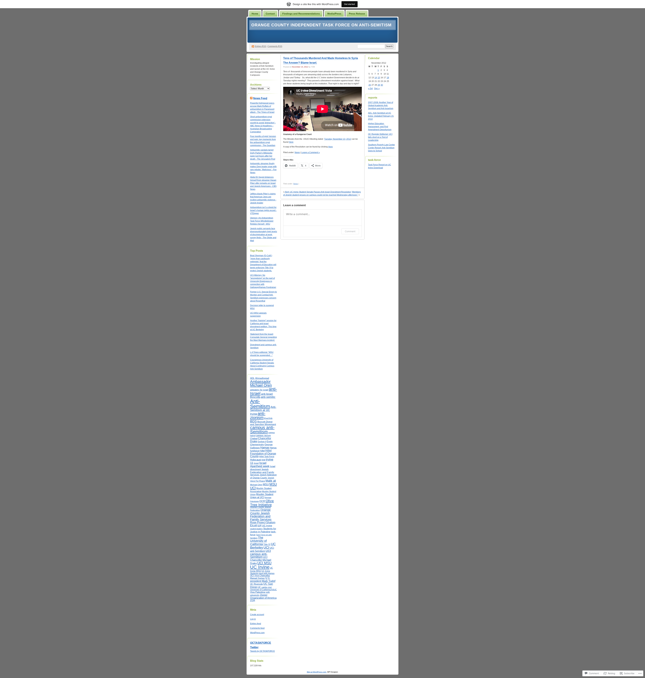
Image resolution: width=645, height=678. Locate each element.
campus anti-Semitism (262, 429)
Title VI (266, 544)
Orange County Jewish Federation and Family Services (260, 514)
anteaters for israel (259, 390)
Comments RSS (275, 46)
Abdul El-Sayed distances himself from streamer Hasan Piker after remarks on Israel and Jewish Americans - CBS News (263, 183)
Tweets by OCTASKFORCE (262, 651)
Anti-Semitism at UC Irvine (263, 410)
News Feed (260, 98)
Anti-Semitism (260, 403)
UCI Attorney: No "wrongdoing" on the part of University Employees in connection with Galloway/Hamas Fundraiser (263, 281)
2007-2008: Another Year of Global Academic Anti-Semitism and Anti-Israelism (380, 105)
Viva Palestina (257, 592)
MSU (266, 484)
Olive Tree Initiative (262, 503)
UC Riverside (256, 584)
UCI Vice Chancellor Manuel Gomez (260, 576)
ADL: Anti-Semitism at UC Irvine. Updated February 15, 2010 (381, 116)
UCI (266, 547)
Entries (260, 46)
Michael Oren (256, 485)
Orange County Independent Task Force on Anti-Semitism (321, 25)
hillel (262, 450)
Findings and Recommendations (301, 13)
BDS (253, 421)
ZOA (252, 600)
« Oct (370, 88)
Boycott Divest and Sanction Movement (263, 423)
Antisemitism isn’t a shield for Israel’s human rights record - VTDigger (263, 210)
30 (382, 85)
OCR (262, 501)
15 (379, 77)
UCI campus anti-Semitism (260, 554)
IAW (263, 460)
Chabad (253, 438)
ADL (252, 378)
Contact (270, 13)
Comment (350, 231)
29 (379, 85)
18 (388, 77)
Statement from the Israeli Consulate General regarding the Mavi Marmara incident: (263, 337)
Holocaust (255, 459)
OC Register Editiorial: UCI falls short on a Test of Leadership (380, 137)
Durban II (262, 441)
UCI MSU (264, 563)
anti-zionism (257, 415)
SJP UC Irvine (264, 525)
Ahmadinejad (262, 378)
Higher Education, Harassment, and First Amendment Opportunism (379, 126)
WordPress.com (257, 632)
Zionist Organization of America (263, 596)
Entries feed (255, 623)
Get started (349, 4)
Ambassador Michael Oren (261, 383)
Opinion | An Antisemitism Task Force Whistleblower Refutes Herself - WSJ (261, 221)
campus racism (263, 435)
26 (370, 85)
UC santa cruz (265, 587)
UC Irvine (259, 567)
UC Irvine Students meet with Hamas (262, 572)
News (297, 152)
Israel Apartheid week (259, 464)
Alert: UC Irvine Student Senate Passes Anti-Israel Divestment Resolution (318, 192)
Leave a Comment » (310, 152)
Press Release (357, 13)
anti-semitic (268, 397)
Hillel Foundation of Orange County (263, 453)
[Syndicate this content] (251, 98)
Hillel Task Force (266, 456)
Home (255, 13)
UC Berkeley (263, 545)
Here (291, 142)
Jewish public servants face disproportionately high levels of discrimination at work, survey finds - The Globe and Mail (263, 234)
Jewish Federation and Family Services (262, 472)
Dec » (377, 88)
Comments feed (257, 628)
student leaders (256, 529)
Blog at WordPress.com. (317, 672)
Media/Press (334, 13)
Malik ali (271, 480)
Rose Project (258, 522)
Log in (253, 619)
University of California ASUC (263, 590)
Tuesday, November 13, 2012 (337, 139)
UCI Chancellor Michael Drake (260, 560)
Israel (256, 463)
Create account (257, 614)
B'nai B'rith (268, 418)
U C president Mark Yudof (262, 579)
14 (376, 77)
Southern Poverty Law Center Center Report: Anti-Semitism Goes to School (381, 148)
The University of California (258, 541)
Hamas (264, 447)
